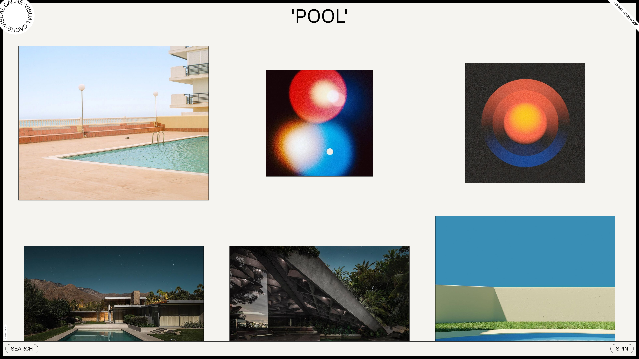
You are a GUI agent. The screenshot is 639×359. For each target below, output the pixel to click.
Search (22, 349)
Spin (622, 349)
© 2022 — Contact (5, 332)
